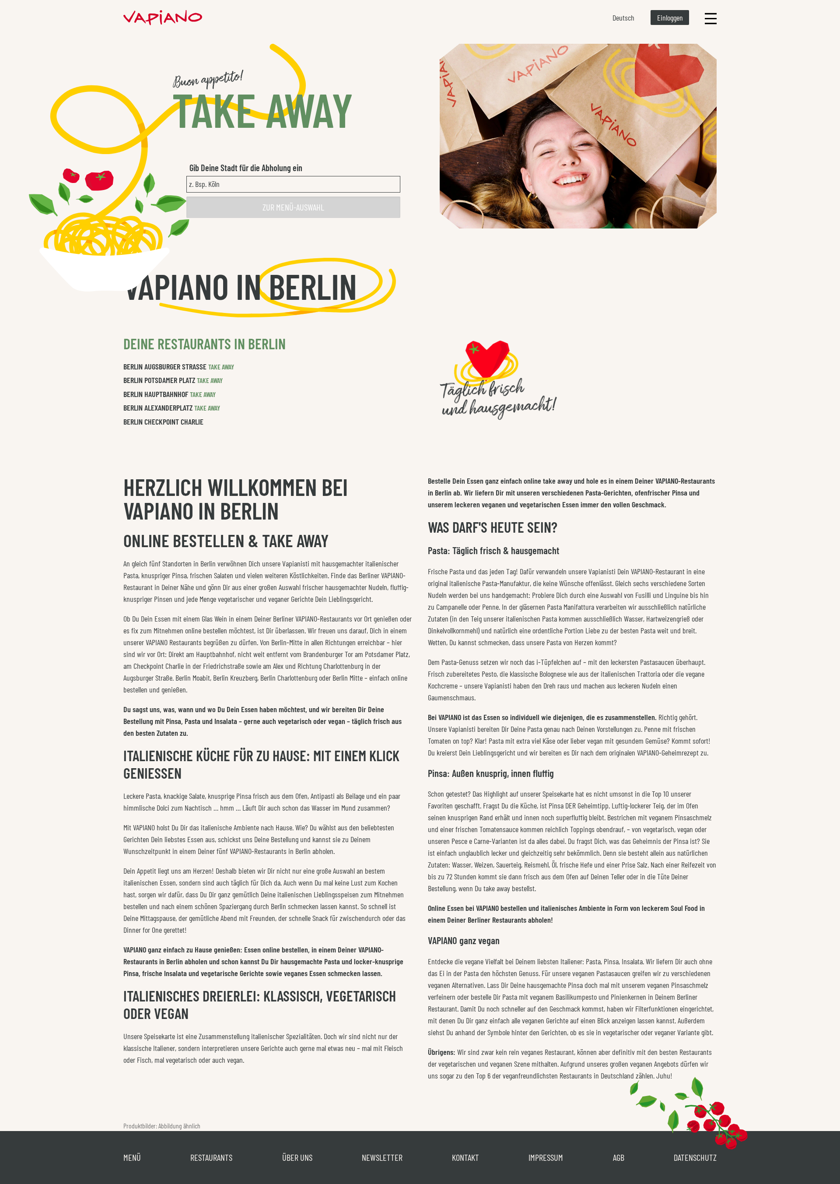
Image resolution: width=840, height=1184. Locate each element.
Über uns (297, 1157)
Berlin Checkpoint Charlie (163, 421)
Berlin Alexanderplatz (157, 407)
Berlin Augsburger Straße (164, 366)
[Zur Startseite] (162, 17)
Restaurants (211, 1157)
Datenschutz (695, 1157)
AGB (618, 1157)
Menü (132, 1157)
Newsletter (382, 1157)
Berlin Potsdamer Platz (159, 380)
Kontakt (465, 1157)
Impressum (545, 1157)
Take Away (221, 366)
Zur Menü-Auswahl (293, 207)
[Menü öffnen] (711, 18)
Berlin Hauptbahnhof (155, 394)
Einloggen (670, 17)
